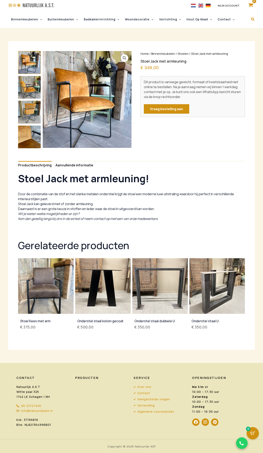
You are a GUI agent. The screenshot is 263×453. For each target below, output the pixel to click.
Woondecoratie (137, 19)
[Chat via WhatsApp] (242, 443)
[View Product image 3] (29, 112)
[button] (40, 19)
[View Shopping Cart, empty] (250, 5)
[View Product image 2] (29, 87)
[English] (201, 5)
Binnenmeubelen (24, 19)
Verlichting (168, 19)
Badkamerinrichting (99, 19)
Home (145, 53)
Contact (224, 19)
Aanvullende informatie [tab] (74, 165)
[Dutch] (193, 5)
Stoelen (183, 53)
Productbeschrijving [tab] (35, 165)
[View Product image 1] (29, 62)
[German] (208, 5)
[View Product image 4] (29, 137)
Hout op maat (197, 19)
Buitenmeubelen (61, 19)
